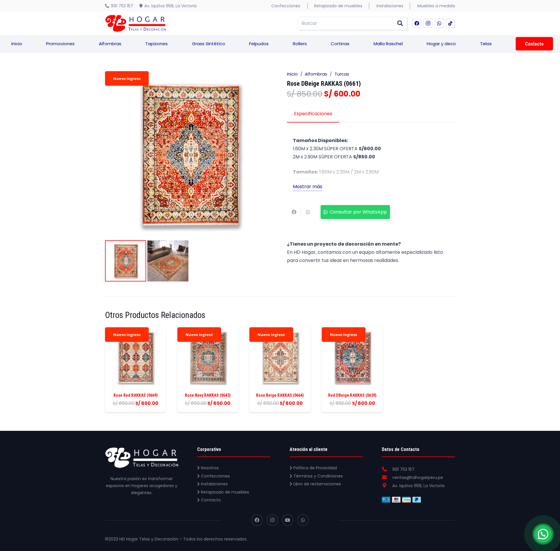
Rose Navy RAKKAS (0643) (208, 395)
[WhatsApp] (439, 23)
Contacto (210, 500)
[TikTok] (450, 23)
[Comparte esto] (294, 212)
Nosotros (209, 468)
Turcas (342, 74)
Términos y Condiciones (317, 476)
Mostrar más (307, 186)
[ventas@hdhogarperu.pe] (387, 477)
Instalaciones (214, 484)
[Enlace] (135, 23)
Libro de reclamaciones (316, 484)
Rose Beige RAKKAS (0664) (280, 395)
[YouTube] (287, 520)
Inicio (292, 74)
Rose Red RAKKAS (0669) (135, 395)
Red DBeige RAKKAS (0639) (352, 395)
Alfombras (316, 74)
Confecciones (215, 476)
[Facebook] (416, 23)
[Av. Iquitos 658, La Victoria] (387, 486)
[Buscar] (400, 23)
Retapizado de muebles (224, 492)
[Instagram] (428, 23)
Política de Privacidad (314, 468)
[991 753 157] (387, 469)
